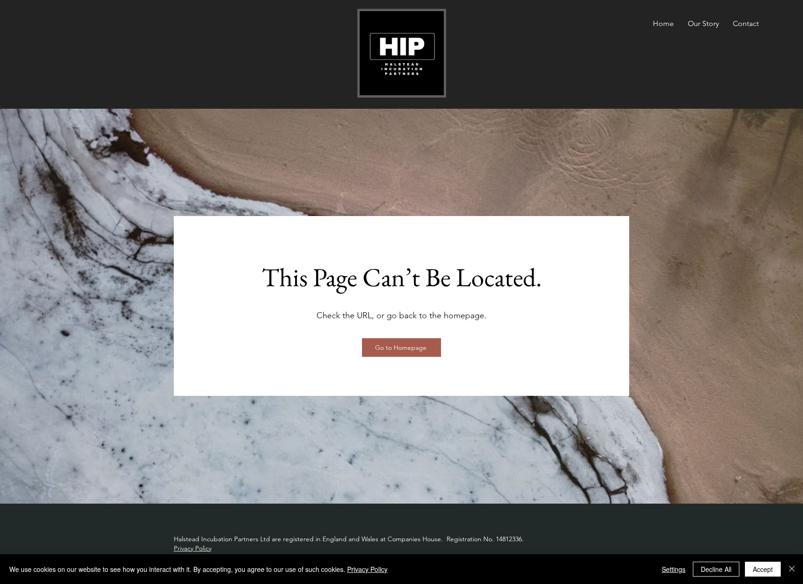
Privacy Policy (192, 548)
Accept (763, 569)
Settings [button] (673, 569)
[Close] (791, 569)
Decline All (716, 569)
